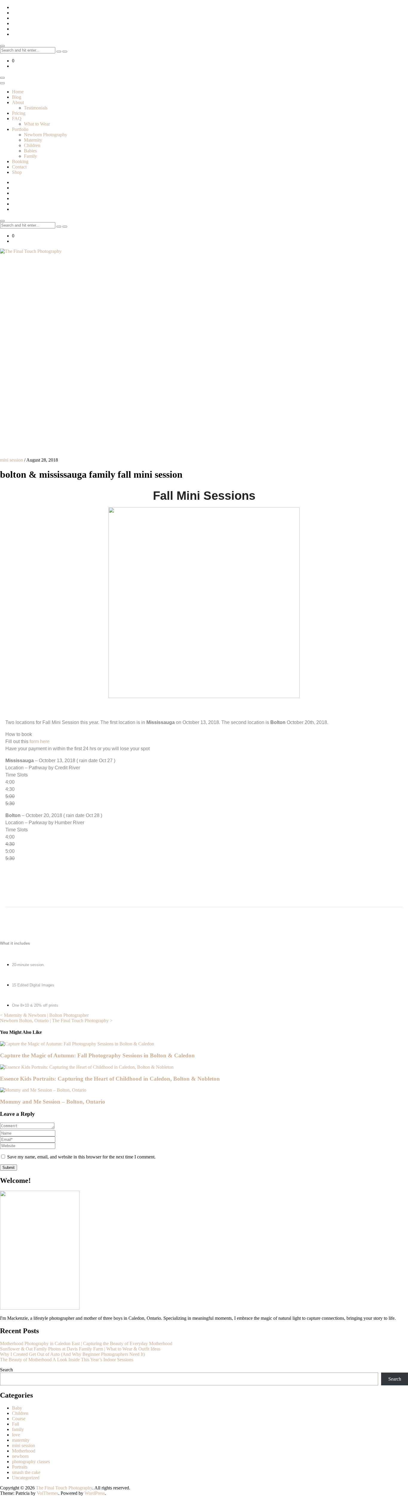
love (16, 1434)
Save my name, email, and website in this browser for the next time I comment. (81, 1156)
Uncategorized (25, 1477)
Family (30, 156)
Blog (16, 97)
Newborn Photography (45, 134)
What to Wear (37, 123)
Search (6, 1369)
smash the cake (26, 1472)
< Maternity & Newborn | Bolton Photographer (44, 1015)
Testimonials (35, 107)
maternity (21, 1440)
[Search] (58, 51)
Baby (17, 1407)
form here (39, 741)
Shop (17, 172)
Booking (20, 161)
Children (32, 145)
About (18, 102)
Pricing (18, 113)
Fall (15, 1424)
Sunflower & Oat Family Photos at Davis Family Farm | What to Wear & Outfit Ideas (80, 1348)
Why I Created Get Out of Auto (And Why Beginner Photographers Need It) (72, 1354)
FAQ (17, 118)
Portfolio (20, 129)
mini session (11, 459)
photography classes (31, 1461)
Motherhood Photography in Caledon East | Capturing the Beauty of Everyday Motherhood (86, 1343)
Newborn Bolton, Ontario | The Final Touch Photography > (56, 1020)
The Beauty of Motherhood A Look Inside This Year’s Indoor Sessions (66, 1359)
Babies (30, 150)
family (18, 1429)
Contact (19, 166)
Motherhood (23, 1450)
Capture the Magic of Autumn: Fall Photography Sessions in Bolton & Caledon (97, 1055)
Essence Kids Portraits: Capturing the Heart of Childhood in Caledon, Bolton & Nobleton (110, 1079)
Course (18, 1418)
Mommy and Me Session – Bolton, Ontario (52, 1102)
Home (18, 91)
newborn (20, 1456)
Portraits (19, 1466)
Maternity (33, 140)
